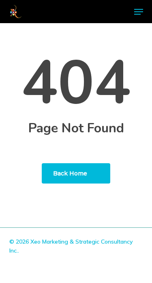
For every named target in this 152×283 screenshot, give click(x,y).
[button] (138, 12)
